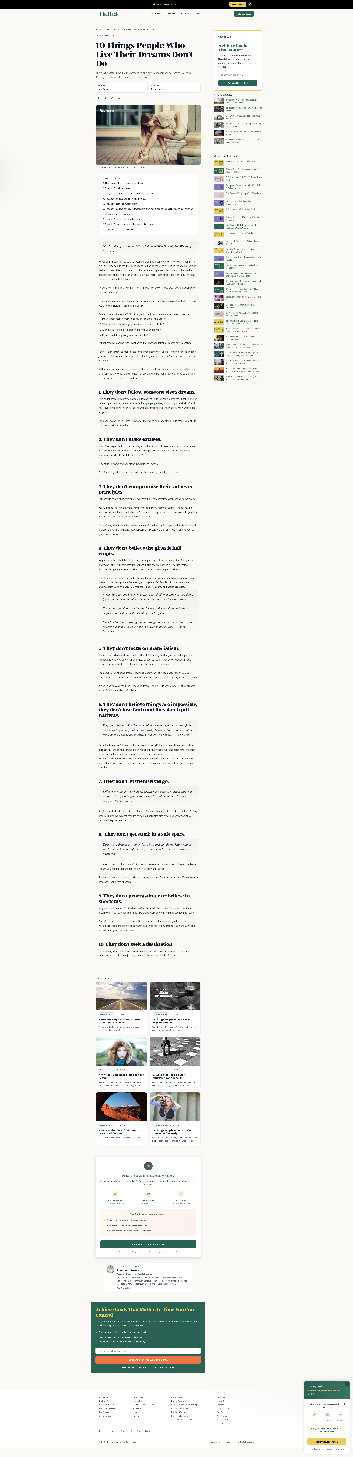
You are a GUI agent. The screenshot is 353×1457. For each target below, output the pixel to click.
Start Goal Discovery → (326, 1441)
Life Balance (104, 1412)
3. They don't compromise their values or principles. (128, 193)
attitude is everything (168, 560)
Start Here (156, 13)
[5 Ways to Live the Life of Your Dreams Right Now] (121, 1106)
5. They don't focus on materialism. (120, 203)
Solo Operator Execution (181, 1419)
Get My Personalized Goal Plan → (148, 1244)
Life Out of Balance (179, 1412)
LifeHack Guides (106, 1401)
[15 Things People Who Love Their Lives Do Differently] (175, 1106)
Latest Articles (223, 1408)
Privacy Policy (230, 1442)
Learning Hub (138, 1412)
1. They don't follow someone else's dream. (124, 183)
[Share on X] (112, 98)
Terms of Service (215, 1442)
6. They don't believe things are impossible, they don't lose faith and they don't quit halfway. (148, 208)
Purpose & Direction (179, 1408)
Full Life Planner (139, 1408)
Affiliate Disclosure (246, 1442)
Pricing (199, 13)
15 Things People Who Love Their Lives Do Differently (173, 1132)
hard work (146, 730)
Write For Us (222, 1416)
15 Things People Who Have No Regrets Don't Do (171, 1021)
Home (98, 29)
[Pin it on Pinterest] (105, 98)
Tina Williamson (105, 89)
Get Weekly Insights (238, 83)
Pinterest (124, 1431)
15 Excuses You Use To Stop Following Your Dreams (168, 1076)
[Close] (250, 4)
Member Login (222, 1419)
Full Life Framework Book (143, 1404)
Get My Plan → (238, 4)
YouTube (137, 1431)
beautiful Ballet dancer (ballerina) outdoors (113, 167)
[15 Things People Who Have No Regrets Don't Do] (175, 996)
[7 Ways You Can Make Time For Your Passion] (121, 1051)
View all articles (123, 1288)
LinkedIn (146, 1431)
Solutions (185, 13)
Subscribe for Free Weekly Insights (148, 1359)
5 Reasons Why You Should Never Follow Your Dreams (119, 1021)
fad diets (117, 925)
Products (171, 13)
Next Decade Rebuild (179, 1416)
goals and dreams (108, 534)
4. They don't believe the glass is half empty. (124, 198)
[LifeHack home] (109, 13)
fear (112, 270)
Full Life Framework (107, 1408)
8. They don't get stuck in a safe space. (122, 219)
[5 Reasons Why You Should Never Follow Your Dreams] (121, 996)
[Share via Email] (119, 98)
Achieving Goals (105, 1416)
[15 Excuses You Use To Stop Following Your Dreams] (175, 1051)
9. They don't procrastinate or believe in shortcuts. (128, 224)
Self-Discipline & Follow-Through (184, 1404)
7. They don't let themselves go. (118, 213)
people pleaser (154, 403)
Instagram (114, 1431)
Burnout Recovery (178, 1401)
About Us (220, 1401)
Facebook (103, 1431)
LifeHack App (138, 1401)
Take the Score (243, 14)
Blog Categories (223, 1412)
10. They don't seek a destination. (119, 229)
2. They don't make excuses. (117, 188)
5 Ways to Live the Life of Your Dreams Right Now (117, 1132)
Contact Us (221, 1404)
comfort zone (135, 864)
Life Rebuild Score (106, 1404)
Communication (110, 29)
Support (220, 1423)
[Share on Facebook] (98, 98)
